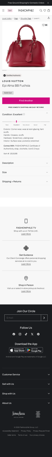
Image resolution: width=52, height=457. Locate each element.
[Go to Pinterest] (38, 334)
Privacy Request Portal (41, 431)
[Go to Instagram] (20, 334)
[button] (41, 10)
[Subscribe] (44, 317)
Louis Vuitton (7, 18)
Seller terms (11, 435)
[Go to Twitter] (32, 334)
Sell (10, 10)
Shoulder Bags (26, 18)
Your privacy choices (37, 435)
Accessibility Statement (10, 431)
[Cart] (49, 10)
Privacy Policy (26, 431)
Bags (16, 18)
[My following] (45, 10)
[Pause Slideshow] (48, 3)
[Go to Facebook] (14, 334)
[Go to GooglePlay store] (34, 352)
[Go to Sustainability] (38, 414)
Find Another (26, 100)
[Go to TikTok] (26, 334)
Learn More (26, 234)
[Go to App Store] (17, 352)
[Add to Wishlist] (44, 25)
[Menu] (3, 10)
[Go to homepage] (26, 10)
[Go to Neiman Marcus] (18, 414)
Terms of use (22, 435)
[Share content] (49, 18)
